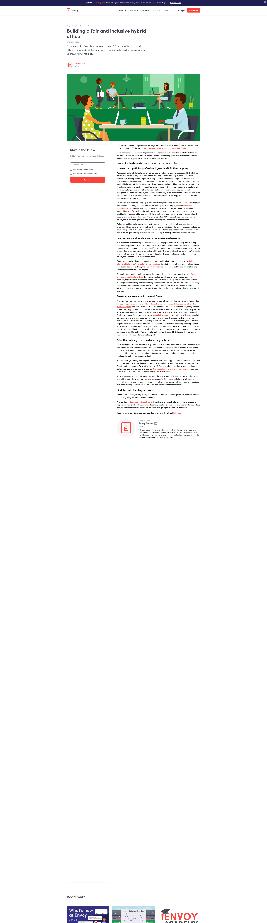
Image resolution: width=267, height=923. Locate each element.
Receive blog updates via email (84, 169)
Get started (193, 10)
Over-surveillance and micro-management (170, 369)
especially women (160, 315)
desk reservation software (141, 402)
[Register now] (175, 3)
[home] (72, 10)
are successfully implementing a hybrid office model (164, 148)
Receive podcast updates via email (85, 173)
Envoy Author (80, 64)
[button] (122, 10)
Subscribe (87, 180)
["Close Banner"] (265, 2)
